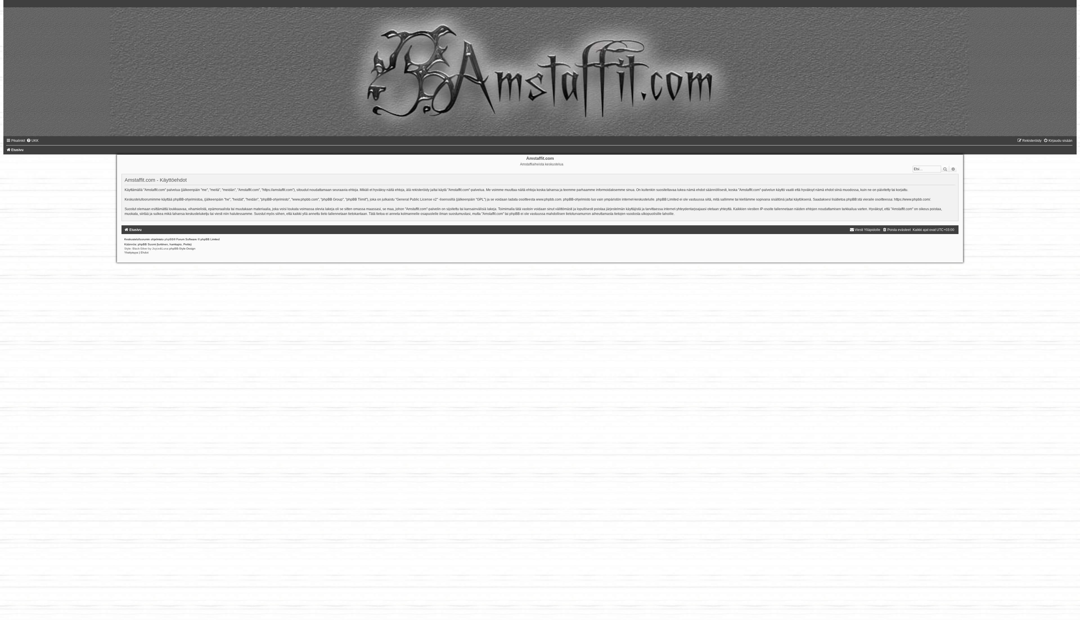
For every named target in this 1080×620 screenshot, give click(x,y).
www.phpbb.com (548, 199)
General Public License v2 (417, 199)
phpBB (169, 239)
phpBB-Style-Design (182, 248)
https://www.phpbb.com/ (912, 199)
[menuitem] (32, 141)
